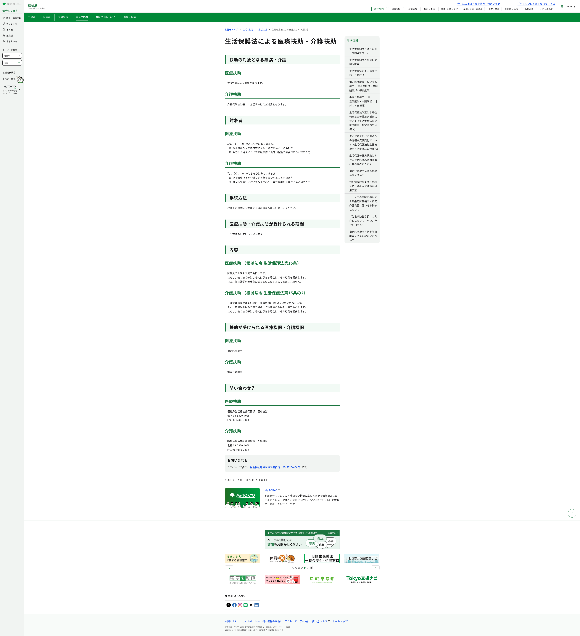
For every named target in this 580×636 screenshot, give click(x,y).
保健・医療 (130, 17)
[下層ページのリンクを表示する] (376, 101)
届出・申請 (429, 9)
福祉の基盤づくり (106, 17)
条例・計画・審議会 (472, 9)
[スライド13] (302, 568)
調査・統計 (493, 9)
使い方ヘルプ (319, 621)
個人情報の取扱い (272, 621)
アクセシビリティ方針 (297, 621)
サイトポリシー (251, 621)
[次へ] (375, 567)
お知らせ (529, 9)
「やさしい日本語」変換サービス (536, 3)
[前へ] (229, 567)
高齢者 (31, 17)
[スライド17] (305, 568)
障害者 (47, 17)
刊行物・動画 (511, 9)
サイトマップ (340, 621)
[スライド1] (293, 568)
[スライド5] (296, 568)
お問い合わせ (546, 9)
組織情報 (396, 9)
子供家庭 (63, 17)
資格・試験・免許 (449, 9)
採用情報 (412, 9)
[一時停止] (311, 567)
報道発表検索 (9, 72)
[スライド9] (299, 568)
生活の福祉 (82, 17)
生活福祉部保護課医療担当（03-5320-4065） (276, 467)
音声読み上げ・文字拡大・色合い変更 (478, 3)
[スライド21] (307, 568)
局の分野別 (379, 9)
